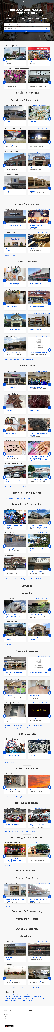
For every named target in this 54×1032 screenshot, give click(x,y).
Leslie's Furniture (11, 306)
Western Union (34, 719)
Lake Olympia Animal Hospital (37, 638)
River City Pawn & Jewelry (38, 958)
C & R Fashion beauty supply (13, 480)
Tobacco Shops (9, 906)
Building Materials (31, 831)
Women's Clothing (10, 256)
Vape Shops (45, 988)
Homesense (33, 122)
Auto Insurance (37, 726)
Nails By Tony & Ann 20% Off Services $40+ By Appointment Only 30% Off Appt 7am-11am (39, 459)
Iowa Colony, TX (41, 998)
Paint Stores (27, 498)
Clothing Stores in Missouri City (41, 209)
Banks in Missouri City (43, 656)
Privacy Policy (7, 1020)
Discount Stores (9, 198)
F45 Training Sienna (12, 755)
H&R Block (9, 696)
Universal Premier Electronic (39, 353)
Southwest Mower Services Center (38, 825)
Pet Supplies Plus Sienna (37, 615)
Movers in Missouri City (43, 774)
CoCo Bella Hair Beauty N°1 (38, 480)
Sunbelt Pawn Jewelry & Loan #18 (14, 958)
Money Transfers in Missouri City (40, 702)
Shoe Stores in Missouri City (42, 232)
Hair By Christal (11, 433)
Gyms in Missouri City (43, 739)
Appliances (17, 359)
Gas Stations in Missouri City (41, 556)
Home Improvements (28, 359)
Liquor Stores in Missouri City (41, 883)
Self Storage (26, 988)
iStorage (32, 790)
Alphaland (33, 755)
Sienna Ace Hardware (13, 824)
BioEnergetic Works (36, 387)
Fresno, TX (16, 1000)
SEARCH (27, 31)
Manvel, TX (21, 998)
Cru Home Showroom (13, 283)
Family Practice (9, 762)
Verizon (32, 859)
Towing (23, 579)
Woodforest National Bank (14, 672)
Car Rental (29, 581)
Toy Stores (19, 498)
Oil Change (8, 581)
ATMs (28, 728)
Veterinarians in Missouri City (41, 622)
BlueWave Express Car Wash (37, 549)
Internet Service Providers (29, 866)
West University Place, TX (12, 994)
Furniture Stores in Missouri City (41, 290)
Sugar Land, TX (25, 994)
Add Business (7, 1013)
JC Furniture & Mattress (37, 306)
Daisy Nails (9, 410)
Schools (43, 924)
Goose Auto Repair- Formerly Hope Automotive (38, 526)
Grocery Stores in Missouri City (41, 152)
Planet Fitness (10, 85)
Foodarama (33, 191)
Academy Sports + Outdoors (12, 249)
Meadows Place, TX (10, 998)
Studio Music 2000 (36, 572)
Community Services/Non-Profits (14, 924)
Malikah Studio (34, 410)
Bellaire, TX (24, 1000)
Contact (6, 1016)
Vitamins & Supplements (12, 487)
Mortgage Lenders (19, 728)
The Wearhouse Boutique (14, 225)
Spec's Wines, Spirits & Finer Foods (15, 900)
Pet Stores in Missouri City (42, 598)
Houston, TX (8, 1000)
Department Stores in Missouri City (40, 105)
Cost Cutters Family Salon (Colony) (38, 434)
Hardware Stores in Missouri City (41, 808)
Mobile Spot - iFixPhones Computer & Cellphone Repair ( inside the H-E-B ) (14, 860)
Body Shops (39, 579)
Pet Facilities (8, 645)
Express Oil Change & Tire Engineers (14, 526)
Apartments (8, 988)
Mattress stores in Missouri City (41, 313)
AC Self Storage (11, 981)
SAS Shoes (33, 249)
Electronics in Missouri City (42, 336)
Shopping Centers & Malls (32, 198)
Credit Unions (9, 728)
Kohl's (8, 122)
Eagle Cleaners (34, 85)
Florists (30, 797)
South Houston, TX (45, 994)
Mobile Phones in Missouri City (41, 842)
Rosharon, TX (9, 996)
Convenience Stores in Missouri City (40, 128)
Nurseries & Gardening (11, 831)
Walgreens (9, 62)
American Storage (36, 981)
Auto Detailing (31, 579)
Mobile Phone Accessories (12, 866)
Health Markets (25, 487)
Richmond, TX (28, 996)
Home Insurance (17, 726)
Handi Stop (9, 145)
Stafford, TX (34, 994)
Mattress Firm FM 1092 (37, 329)
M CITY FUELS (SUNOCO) (14, 572)
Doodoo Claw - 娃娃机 (13, 353)
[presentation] (4, 59)
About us (6, 1014)
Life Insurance (27, 726)
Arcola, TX (31, 1000)
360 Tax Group (34, 696)
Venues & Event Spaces (33, 924)
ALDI (7, 191)
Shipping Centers (21, 797)
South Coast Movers (12, 790)
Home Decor (8, 359)
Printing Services (9, 797)
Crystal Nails (10, 457)
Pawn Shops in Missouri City (42, 941)
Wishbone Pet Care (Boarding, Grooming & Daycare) (13, 616)
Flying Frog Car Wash (13, 549)
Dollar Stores (19, 198)
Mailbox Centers (36, 988)
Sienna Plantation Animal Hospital (14, 638)
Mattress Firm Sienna (13, 329)
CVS (31, 62)
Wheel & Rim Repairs (19, 581)
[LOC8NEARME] (27, 1)
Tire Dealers (15, 579)
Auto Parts (8, 579)
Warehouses (17, 988)
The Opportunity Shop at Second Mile (38, 226)
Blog (5, 1022)
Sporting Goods (9, 498)
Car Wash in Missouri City (42, 532)
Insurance (8, 726)
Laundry (22, 831)
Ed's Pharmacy (11, 387)
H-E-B (32, 168)
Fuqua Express (34, 145)
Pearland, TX (37, 996)
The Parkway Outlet (36, 283)
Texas (40, 20)
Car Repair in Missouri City (42, 509)
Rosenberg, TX (18, 996)
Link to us (6, 1018)
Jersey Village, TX (30, 998)
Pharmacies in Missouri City (42, 371)
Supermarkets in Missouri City (41, 175)
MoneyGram (10, 719)
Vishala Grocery (11, 168)
